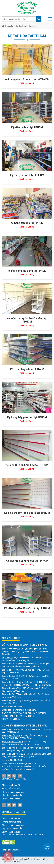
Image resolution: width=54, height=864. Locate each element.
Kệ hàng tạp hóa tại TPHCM (27, 222)
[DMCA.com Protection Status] (8, 842)
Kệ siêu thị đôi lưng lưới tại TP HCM (27, 560)
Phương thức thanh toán (13, 792)
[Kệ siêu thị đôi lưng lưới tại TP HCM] (27, 540)
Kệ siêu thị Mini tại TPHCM (27, 127)
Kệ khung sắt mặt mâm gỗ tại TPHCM (27, 79)
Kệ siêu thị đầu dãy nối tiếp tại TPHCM (27, 608)
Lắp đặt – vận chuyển (12, 795)
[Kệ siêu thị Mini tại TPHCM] (27, 107)
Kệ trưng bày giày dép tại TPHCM (27, 417)
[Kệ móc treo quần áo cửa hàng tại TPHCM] (27, 298)
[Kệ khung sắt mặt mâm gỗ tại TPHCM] (27, 59)
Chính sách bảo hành (11, 798)
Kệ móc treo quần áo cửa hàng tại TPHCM (27, 320)
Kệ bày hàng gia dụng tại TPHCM (27, 270)
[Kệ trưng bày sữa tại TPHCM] (27, 349)
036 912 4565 (16, 706)
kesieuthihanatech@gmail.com (22, 710)
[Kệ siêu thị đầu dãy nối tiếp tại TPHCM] (27, 588)
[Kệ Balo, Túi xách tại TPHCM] (27, 155)
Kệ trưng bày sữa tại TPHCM (27, 369)
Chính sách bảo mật (11, 785)
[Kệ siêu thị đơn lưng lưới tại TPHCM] (27, 445)
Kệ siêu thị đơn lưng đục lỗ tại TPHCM (27, 512)
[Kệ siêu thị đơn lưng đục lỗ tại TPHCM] (27, 493)
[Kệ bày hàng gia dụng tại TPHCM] (27, 251)
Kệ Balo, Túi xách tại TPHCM (27, 175)
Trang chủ (8, 26)
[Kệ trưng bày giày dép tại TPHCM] (27, 397)
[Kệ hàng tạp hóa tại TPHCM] (27, 203)
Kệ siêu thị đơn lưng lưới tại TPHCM (27, 465)
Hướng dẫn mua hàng (11, 788)
